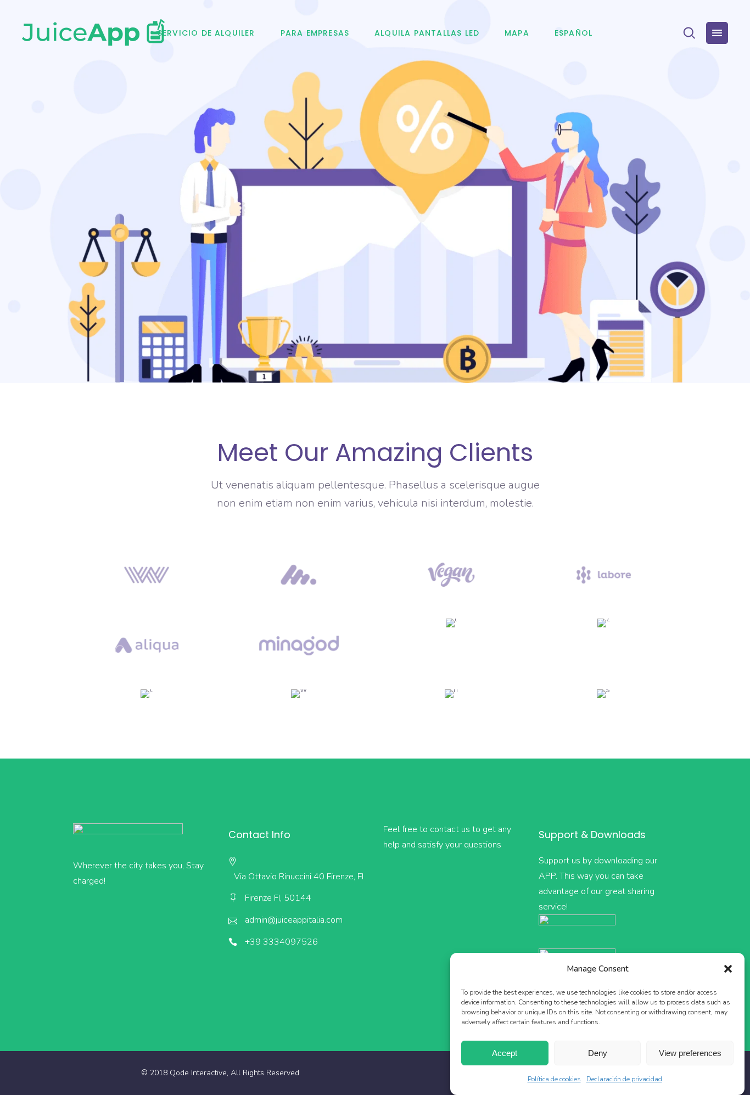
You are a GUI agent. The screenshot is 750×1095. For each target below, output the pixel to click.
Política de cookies (554, 1079)
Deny (597, 1053)
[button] (728, 968)
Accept (504, 1053)
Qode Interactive (198, 1073)
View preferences (690, 1053)
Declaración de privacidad (624, 1079)
